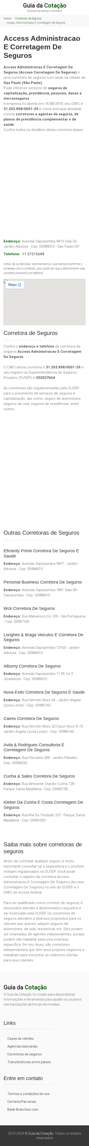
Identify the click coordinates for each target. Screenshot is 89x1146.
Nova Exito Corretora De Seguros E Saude (44, 692)
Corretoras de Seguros (28, 18)
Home (7, 18)
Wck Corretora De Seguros (29, 608)
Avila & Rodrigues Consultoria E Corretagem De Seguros (34, 747)
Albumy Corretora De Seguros (32, 666)
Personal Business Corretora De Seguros (43, 582)
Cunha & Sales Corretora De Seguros (39, 776)
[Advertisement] (44, 180)
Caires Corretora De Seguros (31, 718)
